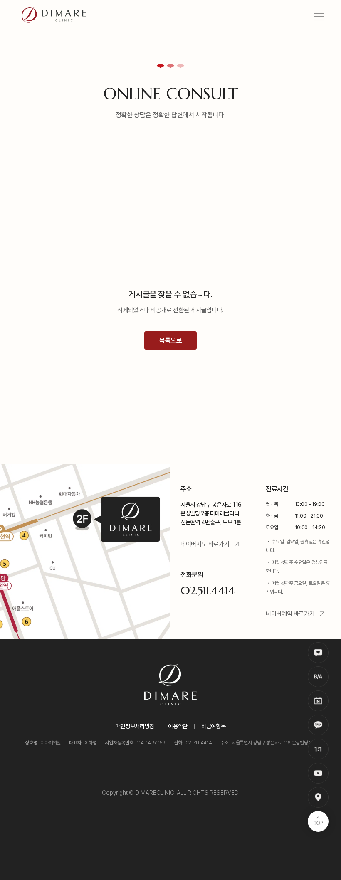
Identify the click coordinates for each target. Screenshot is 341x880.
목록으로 (170, 340)
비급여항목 (213, 726)
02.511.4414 (207, 590)
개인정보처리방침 (135, 726)
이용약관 (178, 726)
